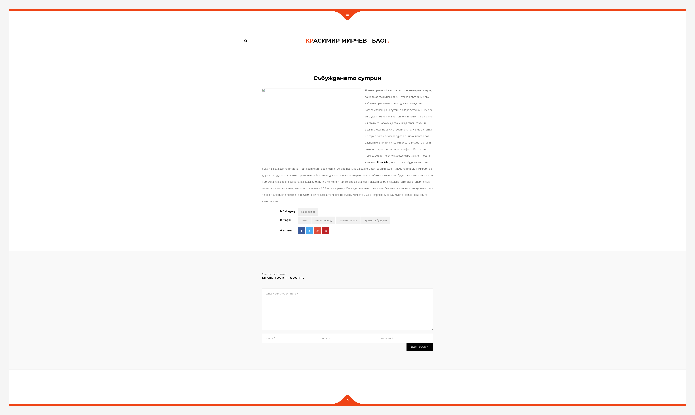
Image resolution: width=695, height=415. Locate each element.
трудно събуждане (376, 220)
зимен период (323, 220)
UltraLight (383, 162)
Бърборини (308, 211)
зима (304, 220)
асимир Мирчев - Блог (347, 40)
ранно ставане (348, 220)
